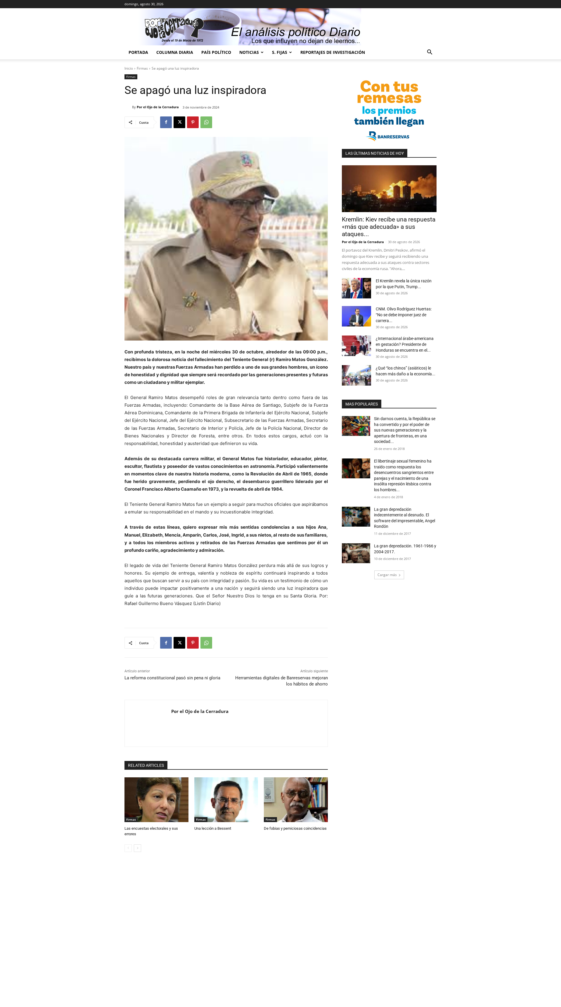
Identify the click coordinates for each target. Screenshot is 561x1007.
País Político (216, 52)
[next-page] (137, 848)
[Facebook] (166, 122)
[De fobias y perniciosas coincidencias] (296, 799)
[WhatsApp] (206, 122)
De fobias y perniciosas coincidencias (295, 828)
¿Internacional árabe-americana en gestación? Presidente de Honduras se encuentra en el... (405, 344)
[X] (179, 122)
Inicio (128, 68)
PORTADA (138, 52)
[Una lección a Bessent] (226, 799)
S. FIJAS (279, 52)
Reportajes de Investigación (332, 52)
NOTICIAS (249, 52)
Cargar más (387, 574)
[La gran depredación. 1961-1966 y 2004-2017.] (356, 553)
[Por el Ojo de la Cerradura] (128, 107)
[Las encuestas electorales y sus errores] (156, 799)
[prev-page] (128, 848)
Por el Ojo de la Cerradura (158, 107)
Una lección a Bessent (212, 828)
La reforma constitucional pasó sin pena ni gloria (172, 678)
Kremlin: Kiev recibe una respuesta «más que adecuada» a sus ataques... (388, 227)
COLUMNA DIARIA (174, 52)
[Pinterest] (193, 122)
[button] (430, 53)
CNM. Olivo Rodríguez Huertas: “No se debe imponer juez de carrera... (404, 315)
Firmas (142, 68)
